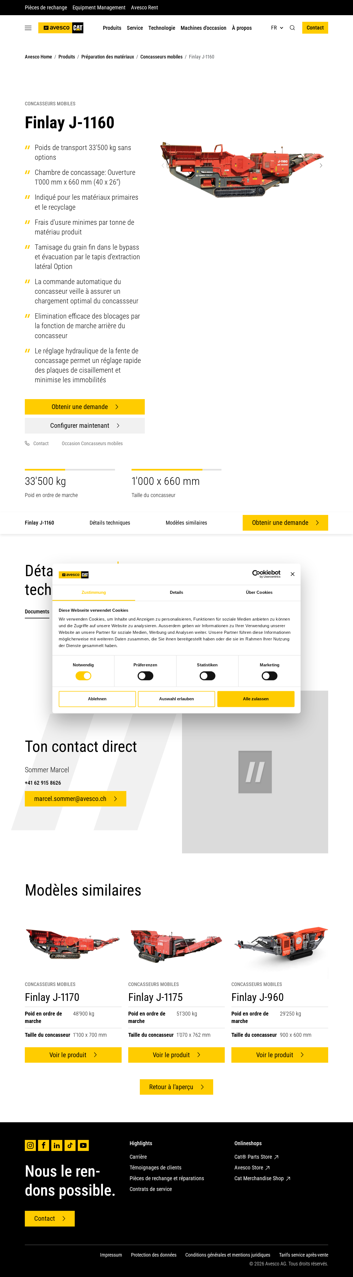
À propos (242, 28)
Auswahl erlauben (176, 698)
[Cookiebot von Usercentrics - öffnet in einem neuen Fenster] (256, 574)
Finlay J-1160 (39, 522)
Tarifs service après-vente (303, 1255)
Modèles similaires (186, 522)
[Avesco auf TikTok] (70, 1145)
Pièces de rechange (46, 7)
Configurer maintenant (79, 425)
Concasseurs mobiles (161, 57)
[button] (292, 28)
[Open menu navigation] (28, 27)
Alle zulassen (256, 698)
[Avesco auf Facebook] (43, 1145)
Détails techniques (110, 522)
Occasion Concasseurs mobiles (92, 443)
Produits (112, 28)
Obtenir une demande (80, 407)
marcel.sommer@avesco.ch (70, 799)
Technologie (161, 28)
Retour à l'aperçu (171, 1087)
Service (135, 28)
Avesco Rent (144, 7)
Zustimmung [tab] (94, 592)
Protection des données (153, 1255)
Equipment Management (99, 7)
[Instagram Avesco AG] (30, 1145)
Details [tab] (176, 592)
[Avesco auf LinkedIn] (56, 1145)
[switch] (145, 676)
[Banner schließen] (293, 574)
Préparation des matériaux (107, 57)
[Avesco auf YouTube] (83, 1145)
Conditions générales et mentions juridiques (227, 1255)
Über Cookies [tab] (259, 592)
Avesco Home (38, 57)
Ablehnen (97, 698)
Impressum (111, 1255)
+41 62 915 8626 (43, 782)
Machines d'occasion (203, 28)
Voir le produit (67, 1055)
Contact (315, 27)
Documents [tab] (37, 611)
